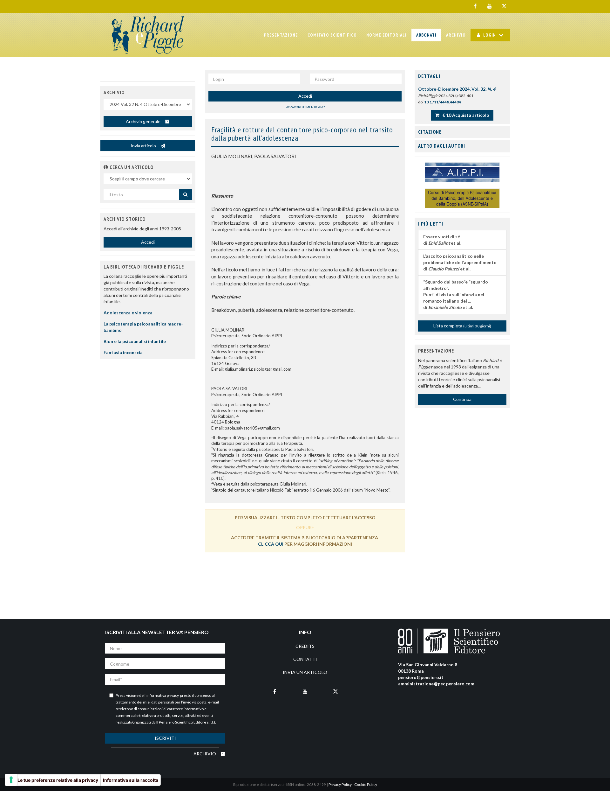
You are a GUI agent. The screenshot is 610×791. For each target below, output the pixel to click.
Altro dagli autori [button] (441, 146)
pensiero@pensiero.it (421, 677)
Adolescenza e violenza (128, 312)
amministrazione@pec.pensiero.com (436, 683)
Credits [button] (305, 646)
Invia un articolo (305, 672)
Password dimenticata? (305, 107)
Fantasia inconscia (123, 352)
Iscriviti (165, 738)
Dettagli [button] (429, 76)
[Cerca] (185, 194)
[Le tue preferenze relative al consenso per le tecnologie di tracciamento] (11, 780)
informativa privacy (162, 695)
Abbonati (426, 35)
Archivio (456, 35)
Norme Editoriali (386, 35)
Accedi (305, 96)
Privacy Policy (340, 784)
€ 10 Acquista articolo (465, 115)
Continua (462, 399)
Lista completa (462, 325)
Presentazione (281, 35)
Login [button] (489, 35)
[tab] (462, 76)
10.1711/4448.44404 (442, 102)
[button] (106, 167)
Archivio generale (143, 121)
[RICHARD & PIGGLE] (147, 35)
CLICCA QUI (270, 544)
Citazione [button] (430, 132)
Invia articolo (144, 145)
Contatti (305, 659)
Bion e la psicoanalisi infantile (135, 341)
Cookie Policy (365, 784)
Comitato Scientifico (332, 35)
